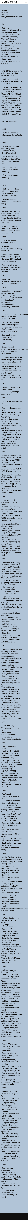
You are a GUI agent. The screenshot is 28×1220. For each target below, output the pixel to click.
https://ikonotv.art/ (8, 248)
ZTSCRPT (5, 83)
